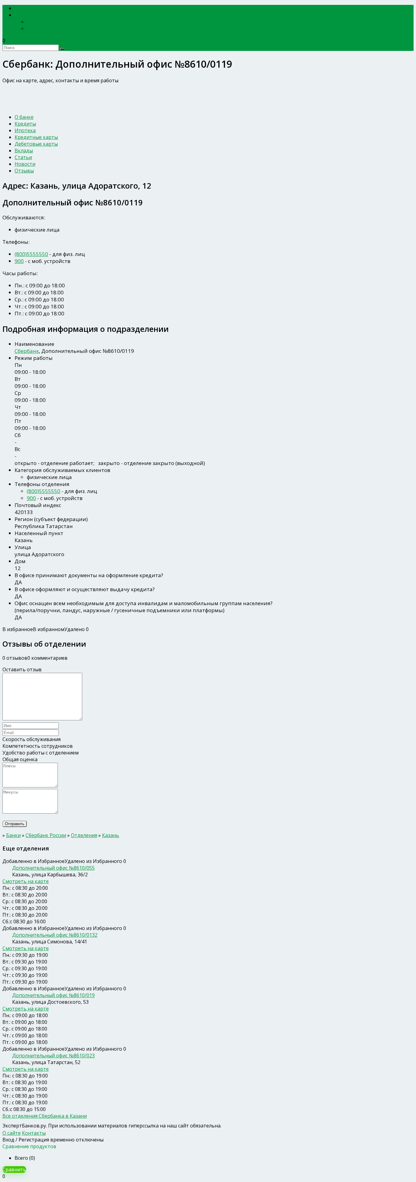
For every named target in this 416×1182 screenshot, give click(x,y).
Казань (110, 835)
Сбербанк (27, 350)
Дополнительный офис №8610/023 (53, 1055)
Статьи (23, 157)
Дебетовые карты (36, 143)
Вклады (24, 150)
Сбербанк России (48, 21)
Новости (25, 164)
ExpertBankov (35, 8)
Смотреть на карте (25, 881)
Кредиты (25, 123)
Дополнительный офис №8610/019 (53, 995)
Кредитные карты (36, 137)
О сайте (11, 1133)
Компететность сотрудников (37, 746)
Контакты (34, 1133)
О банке (24, 117)
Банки (25, 15)
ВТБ (31, 28)
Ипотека (25, 130)
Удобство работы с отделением (40, 752)
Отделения (84, 835)
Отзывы (24, 170)
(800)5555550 (31, 253)
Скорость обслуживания (31, 739)
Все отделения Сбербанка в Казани (44, 1116)
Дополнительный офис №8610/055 (53, 867)
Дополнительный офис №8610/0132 (54, 935)
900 (19, 260)
